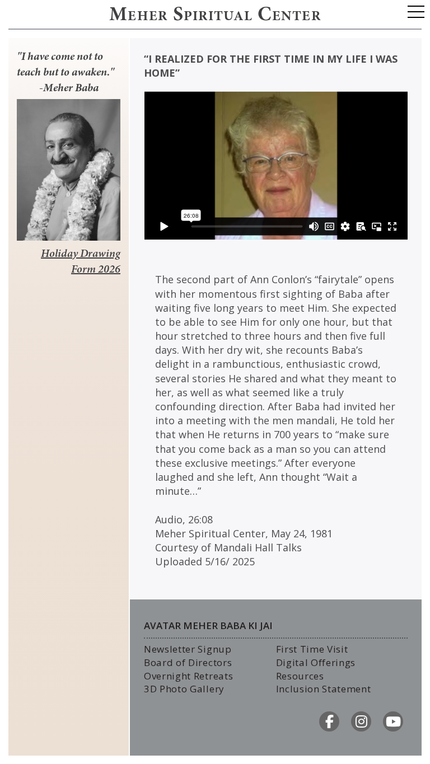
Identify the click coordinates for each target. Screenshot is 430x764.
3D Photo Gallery (184, 688)
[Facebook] (329, 721)
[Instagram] (361, 721)
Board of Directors (188, 662)
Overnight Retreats (188, 675)
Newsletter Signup (188, 649)
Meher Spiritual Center (215, 16)
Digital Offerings (316, 662)
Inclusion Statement (323, 688)
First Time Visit (312, 649)
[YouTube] (393, 721)
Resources (300, 675)
